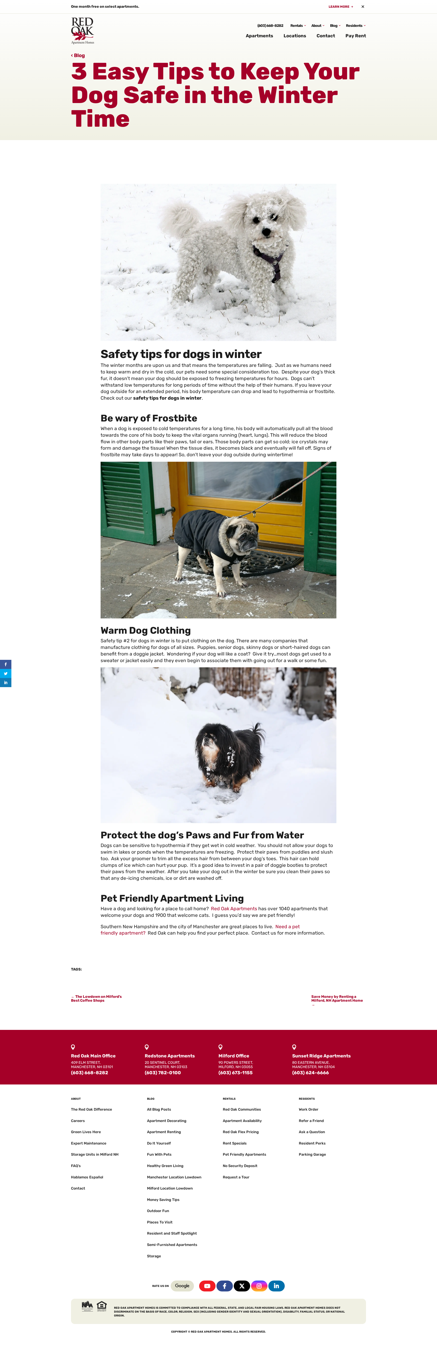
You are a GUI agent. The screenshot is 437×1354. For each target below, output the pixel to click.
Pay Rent (356, 35)
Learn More (339, 6)
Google (182, 1286)
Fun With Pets (159, 1154)
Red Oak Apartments (234, 908)
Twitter (242, 1286)
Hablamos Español (87, 1177)
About (316, 25)
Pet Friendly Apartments (244, 1154)
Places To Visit (160, 1222)
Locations (295, 35)
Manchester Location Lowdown (174, 1177)
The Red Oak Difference (91, 1109)
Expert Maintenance (88, 1143)
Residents (354, 25)
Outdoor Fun (158, 1211)
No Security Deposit (240, 1166)
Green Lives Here (86, 1132)
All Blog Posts (159, 1109)
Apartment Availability (242, 1121)
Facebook (224, 1286)
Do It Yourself (159, 1143)
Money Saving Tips (163, 1200)
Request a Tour (236, 1177)
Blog (333, 25)
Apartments (259, 35)
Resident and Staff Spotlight (172, 1233)
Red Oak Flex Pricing (241, 1132)
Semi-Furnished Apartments (172, 1245)
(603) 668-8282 (270, 25)
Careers (78, 1121)
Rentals (296, 25)
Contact (326, 35)
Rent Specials (235, 1143)
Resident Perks (312, 1143)
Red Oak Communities (242, 1109)
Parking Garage (312, 1154)
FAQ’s (76, 1166)
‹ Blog (78, 55)
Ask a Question (312, 1132)
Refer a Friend (311, 1121)
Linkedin (276, 1286)
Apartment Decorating (166, 1121)
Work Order (308, 1109)
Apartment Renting (164, 1132)
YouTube (207, 1286)
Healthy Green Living (165, 1166)
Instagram (259, 1286)
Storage (154, 1256)
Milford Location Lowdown (170, 1188)
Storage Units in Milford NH (95, 1154)
